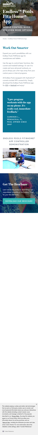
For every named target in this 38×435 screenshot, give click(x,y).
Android (13, 85)
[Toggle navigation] (32, 4)
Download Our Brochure (19, 201)
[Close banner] (36, 404)
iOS (6, 85)
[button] (8, 431)
